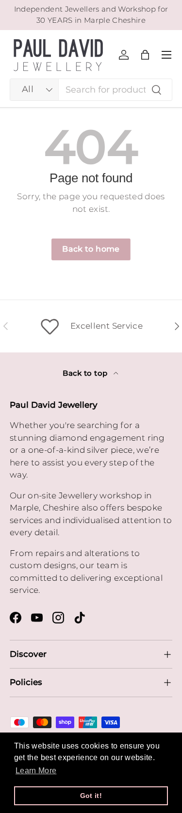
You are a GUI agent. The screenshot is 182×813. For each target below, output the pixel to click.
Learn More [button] (36, 770)
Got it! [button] (91, 795)
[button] (145, 54)
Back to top (86, 373)
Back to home (90, 249)
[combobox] (91, 89)
